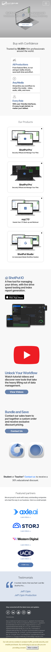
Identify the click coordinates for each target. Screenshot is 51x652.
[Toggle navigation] (46, 3)
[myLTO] (25, 211)
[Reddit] (29, 612)
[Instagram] (24, 612)
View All (25, 565)
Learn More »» (26, 517)
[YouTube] (18, 612)
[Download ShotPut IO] (26, 288)
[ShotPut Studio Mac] (25, 246)
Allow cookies (32, 648)
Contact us (30, 476)
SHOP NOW (25, 24)
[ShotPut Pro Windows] (25, 177)
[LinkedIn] (13, 612)
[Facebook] (8, 612)
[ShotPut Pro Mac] (25, 142)
